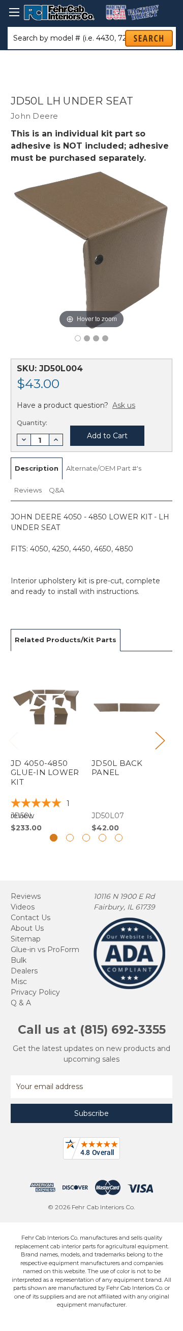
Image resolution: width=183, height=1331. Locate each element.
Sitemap (26, 938)
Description (36, 468)
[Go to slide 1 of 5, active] (53, 838)
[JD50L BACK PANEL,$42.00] (127, 747)
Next (159, 739)
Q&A (56, 490)
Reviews (28, 490)
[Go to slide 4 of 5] (102, 838)
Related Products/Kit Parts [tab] (65, 640)
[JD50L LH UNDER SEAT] (78, 338)
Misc (19, 981)
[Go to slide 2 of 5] (70, 838)
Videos (23, 907)
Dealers (24, 970)
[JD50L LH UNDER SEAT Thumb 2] (96, 338)
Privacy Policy (35, 992)
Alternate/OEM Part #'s (103, 468)
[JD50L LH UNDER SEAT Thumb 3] (105, 338)
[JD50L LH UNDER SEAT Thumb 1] (87, 338)
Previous (13, 739)
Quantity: (32, 422)
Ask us (123, 405)
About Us (27, 928)
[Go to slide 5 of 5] (119, 838)
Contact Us (30, 917)
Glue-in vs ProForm (45, 949)
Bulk (18, 960)
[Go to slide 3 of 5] (86, 838)
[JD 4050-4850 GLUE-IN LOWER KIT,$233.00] (46, 747)
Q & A (21, 1002)
